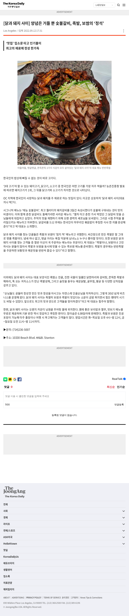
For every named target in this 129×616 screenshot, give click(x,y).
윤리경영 (65, 597)
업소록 (6, 576)
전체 (5, 504)
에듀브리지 (8, 563)
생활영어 (7, 569)
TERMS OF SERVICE (52, 597)
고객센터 (74, 597)
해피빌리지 (8, 589)
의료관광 (7, 582)
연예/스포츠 (9, 530)
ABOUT (6, 597)
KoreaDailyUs (11, 556)
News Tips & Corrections (91, 597)
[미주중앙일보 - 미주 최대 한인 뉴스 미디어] (14, 5)
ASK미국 (7, 537)
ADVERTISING (18, 597)
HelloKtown (10, 543)
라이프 (6, 524)
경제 (5, 517)
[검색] (119, 5)
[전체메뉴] (124, 5)
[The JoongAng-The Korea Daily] (14, 492)
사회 (5, 510)
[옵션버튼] (124, 31)
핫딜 (5, 550)
